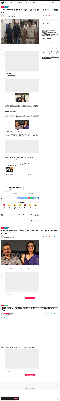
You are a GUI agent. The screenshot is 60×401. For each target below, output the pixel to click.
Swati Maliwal (10, 181)
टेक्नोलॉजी (6, 305)
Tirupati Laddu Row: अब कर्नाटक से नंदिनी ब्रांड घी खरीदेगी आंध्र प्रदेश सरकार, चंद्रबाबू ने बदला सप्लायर (50, 53)
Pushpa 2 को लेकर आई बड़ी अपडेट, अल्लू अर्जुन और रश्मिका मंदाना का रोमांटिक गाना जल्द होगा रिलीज (19, 157)
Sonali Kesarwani (7, 235)
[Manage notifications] (58, 399)
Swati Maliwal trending (28, 181)
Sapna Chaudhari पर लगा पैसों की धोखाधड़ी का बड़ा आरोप (48, 56)
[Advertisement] (22, 61)
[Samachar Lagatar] (2, 2)
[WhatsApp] (58, 386)
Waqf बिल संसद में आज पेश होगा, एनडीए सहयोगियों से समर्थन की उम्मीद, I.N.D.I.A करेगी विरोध (50, 42)
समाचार (2, 305)
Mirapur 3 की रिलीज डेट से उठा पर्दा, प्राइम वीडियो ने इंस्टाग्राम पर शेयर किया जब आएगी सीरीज (18, 159)
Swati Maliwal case (16, 181)
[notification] (52, 2)
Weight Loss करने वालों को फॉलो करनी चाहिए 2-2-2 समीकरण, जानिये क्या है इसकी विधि (50, 49)
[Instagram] (56, 386)
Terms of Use (7, 398)
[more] (38, 2)
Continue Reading (30, 375)
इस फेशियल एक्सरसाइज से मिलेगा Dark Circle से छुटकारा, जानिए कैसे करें (50, 46)
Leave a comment (34, 220)
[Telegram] (57, 386)
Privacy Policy (31, 193)
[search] (53, 2)
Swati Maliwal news (22, 181)
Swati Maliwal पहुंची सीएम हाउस (11, 75)
